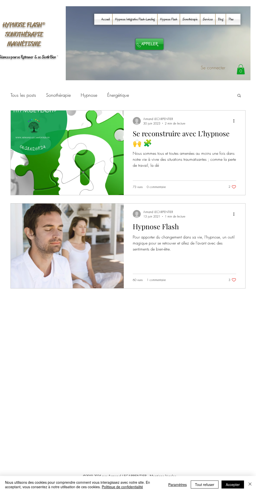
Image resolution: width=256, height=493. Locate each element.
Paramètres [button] (177, 484)
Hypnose (89, 95)
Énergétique (118, 95)
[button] (240, 69)
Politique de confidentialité (122, 486)
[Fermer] (250, 484)
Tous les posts (23, 95)
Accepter (233, 484)
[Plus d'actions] (235, 121)
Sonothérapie (58, 95)
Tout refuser (204, 484)
